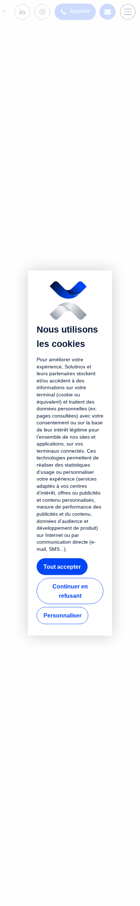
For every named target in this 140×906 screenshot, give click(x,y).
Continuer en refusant (70, 591)
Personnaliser (62, 615)
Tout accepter (62, 566)
